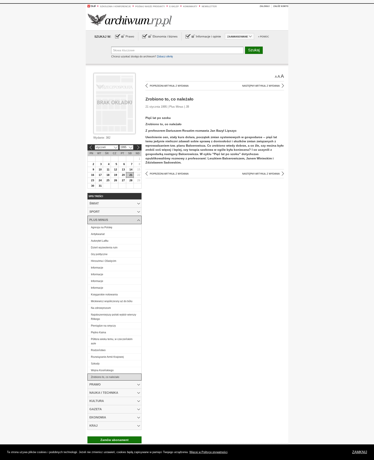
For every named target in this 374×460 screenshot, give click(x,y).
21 (130, 175)
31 (100, 185)
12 (115, 169)
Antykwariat (98, 234)
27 (123, 180)
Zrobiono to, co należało (105, 377)
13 (123, 169)
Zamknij (359, 452)
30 (92, 185)
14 (130, 169)
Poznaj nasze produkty (150, 6)
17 (100, 175)
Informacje (97, 267)
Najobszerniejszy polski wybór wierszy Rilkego (113, 317)
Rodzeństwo (98, 350)
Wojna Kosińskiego (102, 370)
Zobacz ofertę (165, 56)
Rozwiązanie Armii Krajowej (107, 356)
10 (100, 169)
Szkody (95, 363)
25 (108, 180)
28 (130, 180)
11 (108, 169)
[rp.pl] (91, 6)
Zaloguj (264, 6)
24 (100, 180)
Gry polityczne (99, 254)
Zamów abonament (114, 440)
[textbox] (177, 50)
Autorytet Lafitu (99, 240)
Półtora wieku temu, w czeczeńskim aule (111, 341)
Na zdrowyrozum (101, 307)
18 (108, 175)
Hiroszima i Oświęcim (103, 260)
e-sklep (174, 6)
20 (123, 175)
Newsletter (209, 6)
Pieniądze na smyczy (103, 325)
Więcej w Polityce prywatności (208, 452)
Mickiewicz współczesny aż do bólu (111, 301)
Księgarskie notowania (104, 294)
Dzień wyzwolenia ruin (104, 247)
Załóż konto (280, 6)
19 (115, 175)
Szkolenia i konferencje (115, 6)
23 (92, 180)
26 (115, 180)
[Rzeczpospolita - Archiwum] (130, 20)
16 (92, 175)
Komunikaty (190, 6)
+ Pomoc (263, 36)
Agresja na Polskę (101, 227)
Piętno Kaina (98, 332)
